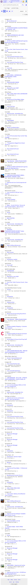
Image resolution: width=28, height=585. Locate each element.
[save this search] (26, 5)
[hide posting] (6, 23)
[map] (12, 11)
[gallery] (9, 11)
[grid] (7, 11)
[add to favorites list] (6, 21)
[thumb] (4, 11)
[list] (2, 11)
